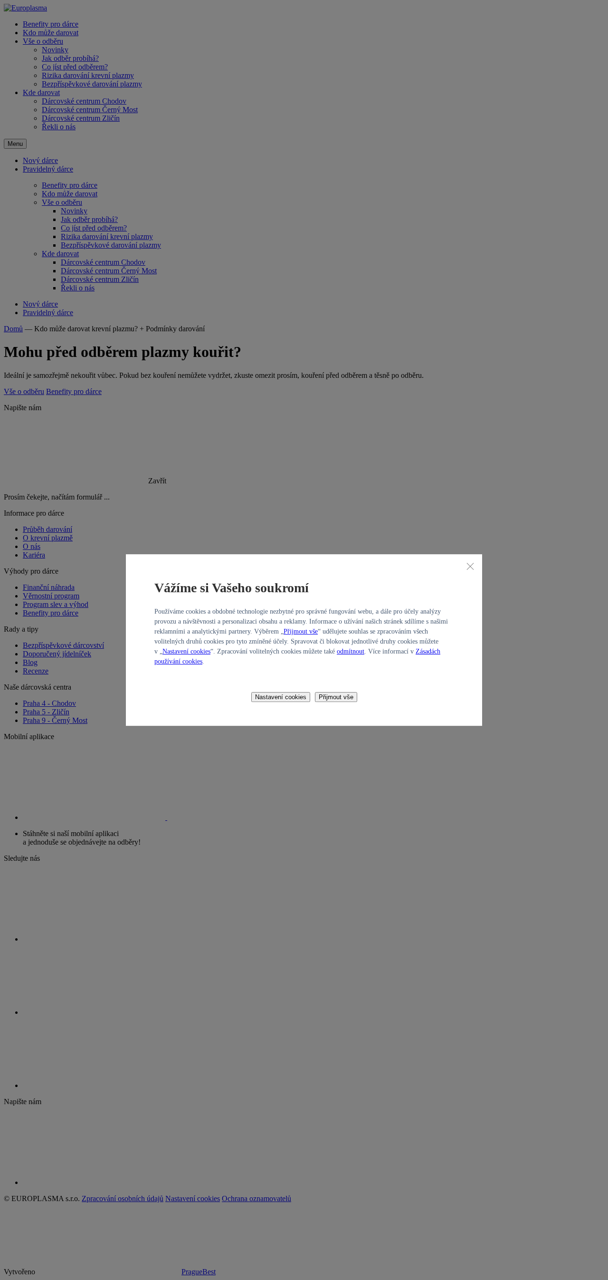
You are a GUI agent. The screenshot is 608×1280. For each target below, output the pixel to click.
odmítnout (350, 651)
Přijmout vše (301, 631)
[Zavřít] (470, 566)
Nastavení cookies (186, 651)
